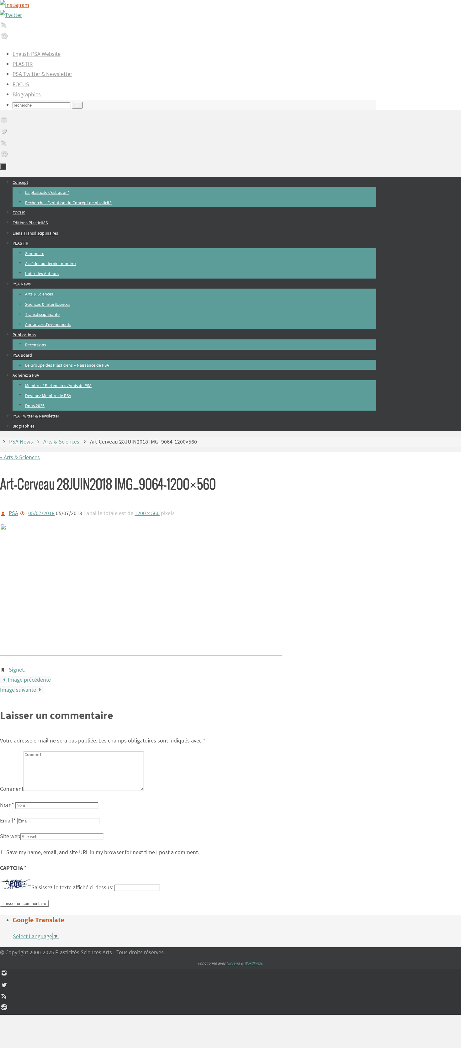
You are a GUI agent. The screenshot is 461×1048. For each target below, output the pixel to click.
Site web (10, 836)
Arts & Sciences (61, 441)
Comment (12, 788)
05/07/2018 (41, 513)
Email (8, 820)
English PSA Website (37, 53)
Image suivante (18, 689)
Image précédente (29, 679)
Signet (16, 669)
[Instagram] (14, 4)
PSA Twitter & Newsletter (42, 73)
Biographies (27, 94)
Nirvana (233, 963)
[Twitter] (11, 15)
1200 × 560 (147, 513)
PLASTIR (23, 63)
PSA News (21, 441)
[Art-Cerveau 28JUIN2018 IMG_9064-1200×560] (141, 653)
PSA (13, 513)
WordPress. (253, 963)
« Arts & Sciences (20, 457)
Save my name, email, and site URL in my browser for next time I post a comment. (102, 852)
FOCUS (21, 84)
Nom (7, 804)
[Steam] (4, 37)
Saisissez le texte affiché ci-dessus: (72, 887)
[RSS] (4, 26)
